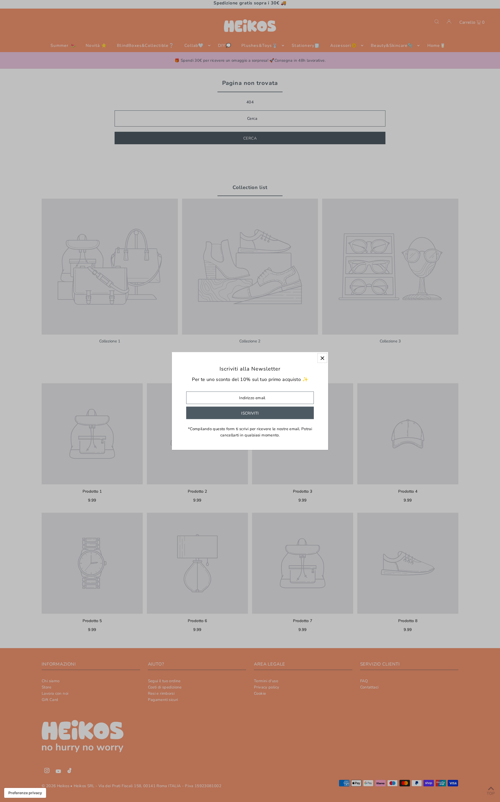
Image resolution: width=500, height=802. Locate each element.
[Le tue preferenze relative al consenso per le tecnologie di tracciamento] (25, 793)
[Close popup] (322, 358)
